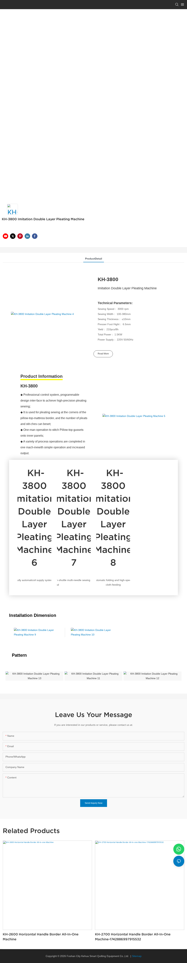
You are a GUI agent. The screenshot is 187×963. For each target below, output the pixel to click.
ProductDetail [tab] (93, 258)
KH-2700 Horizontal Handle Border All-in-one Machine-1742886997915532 (133, 936)
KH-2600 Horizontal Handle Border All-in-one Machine (41, 936)
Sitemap (137, 956)
